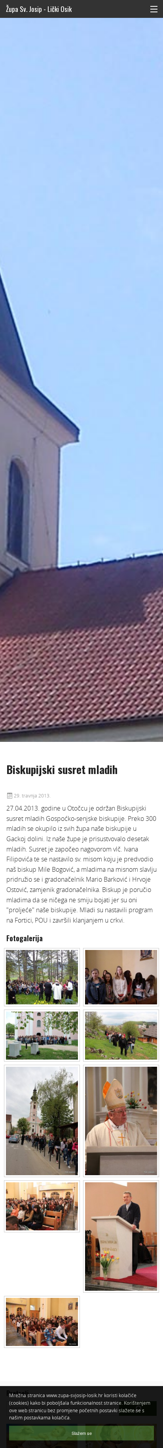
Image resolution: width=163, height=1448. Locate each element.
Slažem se (82, 1433)
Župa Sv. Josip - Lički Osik (39, 9)
